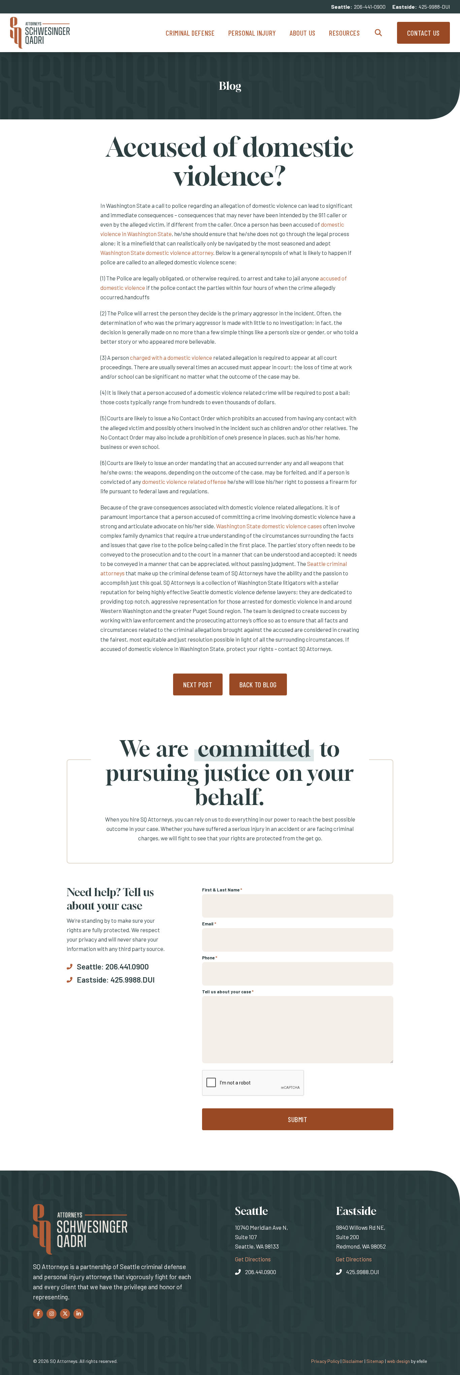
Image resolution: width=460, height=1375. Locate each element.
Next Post (197, 684)
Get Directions (253, 1258)
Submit (297, 1119)
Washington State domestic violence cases (269, 526)
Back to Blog (258, 684)
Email (209, 923)
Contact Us (423, 33)
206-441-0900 (370, 6)
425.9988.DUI (132, 979)
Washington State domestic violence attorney (156, 252)
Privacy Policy (325, 1361)
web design (398, 1361)
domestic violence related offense (184, 481)
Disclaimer (352, 1361)
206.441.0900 (127, 966)
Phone (209, 957)
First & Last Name (222, 889)
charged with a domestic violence (171, 357)
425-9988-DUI (434, 6)
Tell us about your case (228, 991)
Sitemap (375, 1361)
